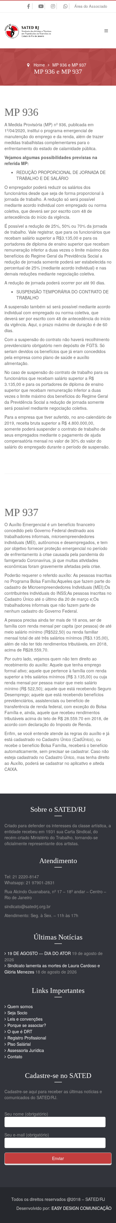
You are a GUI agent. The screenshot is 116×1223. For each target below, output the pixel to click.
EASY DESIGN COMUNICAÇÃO (81, 1208)
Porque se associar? (26, 1025)
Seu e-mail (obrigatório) (26, 1135)
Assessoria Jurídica (25, 1050)
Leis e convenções (25, 1019)
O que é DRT (19, 1031)
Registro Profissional (26, 1038)
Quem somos (20, 1006)
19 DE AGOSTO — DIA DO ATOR (39, 953)
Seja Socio (17, 1013)
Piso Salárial (19, 1044)
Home (39, 65)
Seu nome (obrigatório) (26, 1114)
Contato (14, 1056)
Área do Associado (90, 6)
